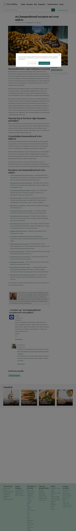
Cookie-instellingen (33, 63)
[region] (38, 60)
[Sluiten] (59, 55)
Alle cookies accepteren (44, 63)
